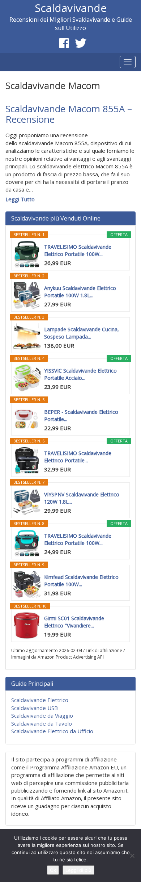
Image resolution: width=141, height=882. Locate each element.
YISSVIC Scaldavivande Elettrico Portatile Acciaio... (80, 374)
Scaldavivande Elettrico (39, 700)
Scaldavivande (71, 7)
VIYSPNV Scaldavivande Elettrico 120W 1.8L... (81, 498)
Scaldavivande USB (34, 707)
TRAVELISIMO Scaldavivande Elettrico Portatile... (77, 457)
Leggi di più (78, 870)
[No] (132, 855)
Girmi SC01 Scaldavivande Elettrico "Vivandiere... (74, 622)
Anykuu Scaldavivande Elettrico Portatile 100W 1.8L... (80, 292)
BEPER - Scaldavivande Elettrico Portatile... (81, 415)
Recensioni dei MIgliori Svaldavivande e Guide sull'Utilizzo (70, 24)
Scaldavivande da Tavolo (41, 723)
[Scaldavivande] (5, 62)
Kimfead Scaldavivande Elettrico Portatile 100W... (81, 581)
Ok (53, 870)
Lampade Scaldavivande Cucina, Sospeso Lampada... (81, 333)
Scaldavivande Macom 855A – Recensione (68, 114)
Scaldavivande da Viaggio (42, 715)
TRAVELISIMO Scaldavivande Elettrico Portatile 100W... (77, 250)
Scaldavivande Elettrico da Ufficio (52, 731)
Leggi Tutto (20, 199)
